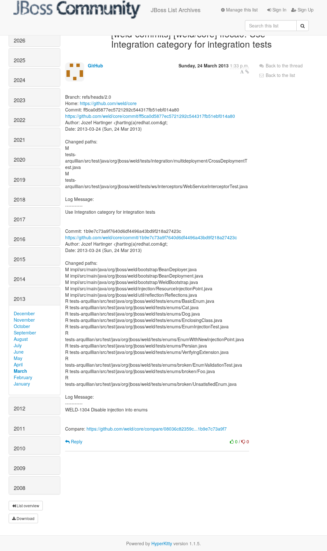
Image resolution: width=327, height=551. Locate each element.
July (18, 345)
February (23, 377)
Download (25, 518)
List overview (27, 505)
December (24, 313)
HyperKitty (161, 543)
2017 (19, 219)
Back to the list (279, 75)
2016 (19, 239)
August (21, 339)
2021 (19, 139)
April (18, 364)
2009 (19, 468)
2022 (19, 120)
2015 (19, 259)
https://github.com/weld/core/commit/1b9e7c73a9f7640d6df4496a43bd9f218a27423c (151, 237)
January (22, 383)
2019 (19, 179)
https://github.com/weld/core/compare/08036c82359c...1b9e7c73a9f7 (157, 428)
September (25, 332)
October (22, 326)
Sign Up (305, 9)
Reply (76, 441)
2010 (19, 448)
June (19, 351)
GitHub (95, 65)
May (18, 358)
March (20, 371)
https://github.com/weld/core (108, 103)
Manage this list (241, 9)
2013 (19, 298)
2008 (19, 488)
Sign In (278, 9)
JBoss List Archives (176, 9)
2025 (19, 60)
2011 (19, 428)
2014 (19, 279)
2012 (19, 408)
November (24, 320)
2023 (19, 100)
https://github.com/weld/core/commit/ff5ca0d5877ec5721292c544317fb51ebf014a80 (150, 116)
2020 (19, 159)
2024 (19, 80)
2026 (19, 40)
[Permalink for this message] (247, 71)
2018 (19, 199)
